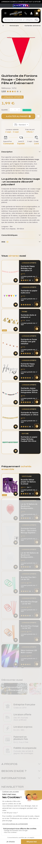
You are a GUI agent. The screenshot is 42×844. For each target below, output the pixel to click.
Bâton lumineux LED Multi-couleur (29, 651)
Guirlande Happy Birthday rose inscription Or (28, 268)
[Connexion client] (31, 13)
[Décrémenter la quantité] (11, 110)
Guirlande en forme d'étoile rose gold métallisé (29, 341)
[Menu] (5, 13)
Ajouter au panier (17, 116)
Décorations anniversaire (14, 689)
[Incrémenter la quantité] (19, 110)
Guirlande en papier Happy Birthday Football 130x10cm (29, 439)
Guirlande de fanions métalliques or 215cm (29, 414)
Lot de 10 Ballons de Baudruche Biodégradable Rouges (29, 506)
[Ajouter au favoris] (38, 116)
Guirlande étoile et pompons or (28, 316)
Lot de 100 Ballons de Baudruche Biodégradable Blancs (29, 555)
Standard (22, 125)
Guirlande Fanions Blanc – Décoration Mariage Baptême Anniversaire (28, 530)
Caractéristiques (9, 235)
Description (6, 152)
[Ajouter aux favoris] (15, 280)
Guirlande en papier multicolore (29, 292)
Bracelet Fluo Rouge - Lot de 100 (29, 603)
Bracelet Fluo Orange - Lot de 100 (29, 627)
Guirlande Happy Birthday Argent (28, 365)
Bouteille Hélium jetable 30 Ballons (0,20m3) (28, 482)
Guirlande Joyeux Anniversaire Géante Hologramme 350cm (29, 390)
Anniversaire (14, 25)
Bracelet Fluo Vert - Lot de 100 (29, 578)
